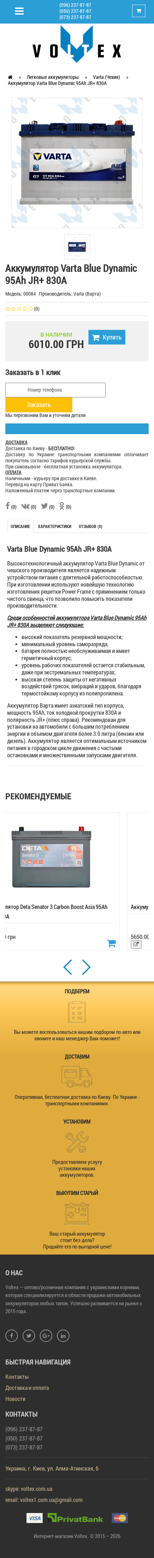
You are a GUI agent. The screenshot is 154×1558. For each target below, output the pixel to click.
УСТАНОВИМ (77, 1121)
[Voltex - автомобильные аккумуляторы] (77, 43)
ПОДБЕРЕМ (77, 991)
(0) (13, 506)
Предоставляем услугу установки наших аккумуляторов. (77, 1168)
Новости (15, 1398)
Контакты (17, 1376)
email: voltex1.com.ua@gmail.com (44, 1499)
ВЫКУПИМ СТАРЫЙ (77, 1193)
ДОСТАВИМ (77, 1056)
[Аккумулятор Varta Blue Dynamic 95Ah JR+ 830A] (77, 162)
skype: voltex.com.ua (28, 1488)
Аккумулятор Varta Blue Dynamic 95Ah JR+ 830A (57, 83)
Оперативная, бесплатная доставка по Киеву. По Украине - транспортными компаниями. (77, 1100)
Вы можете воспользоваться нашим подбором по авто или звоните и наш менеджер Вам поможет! (77, 1035)
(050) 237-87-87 (75, 10)
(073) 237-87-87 (75, 17)
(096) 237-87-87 (75, 4)
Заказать (39, 404)
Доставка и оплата (27, 1387)
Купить (112, 337)
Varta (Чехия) (106, 77)
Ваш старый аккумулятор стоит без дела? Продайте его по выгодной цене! (77, 1240)
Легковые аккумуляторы (53, 77)
